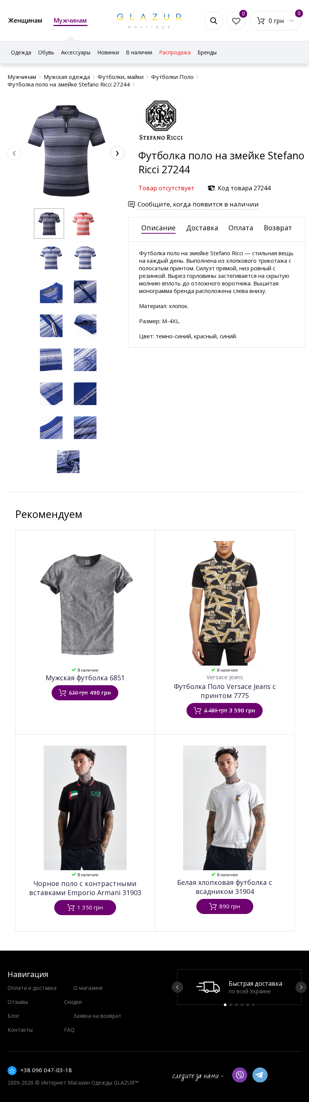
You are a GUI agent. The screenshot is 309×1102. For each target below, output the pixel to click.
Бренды (207, 52)
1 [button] (225, 1004)
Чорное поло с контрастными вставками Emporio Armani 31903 (85, 888)
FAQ (69, 1029)
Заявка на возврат (97, 1015)
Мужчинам (70, 20)
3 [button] (236, 1004)
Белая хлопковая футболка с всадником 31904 (224, 887)
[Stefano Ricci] (161, 144)
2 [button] (230, 1004)
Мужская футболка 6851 (85, 677)
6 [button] (253, 1004)
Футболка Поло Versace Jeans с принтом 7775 (225, 691)
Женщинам (25, 20)
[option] (239, 987)
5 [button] (247, 1004)
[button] (49, 223)
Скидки (73, 1001)
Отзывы (18, 1001)
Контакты (20, 1029)
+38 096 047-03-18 (46, 1070)
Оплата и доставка (32, 987)
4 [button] (242, 1004)
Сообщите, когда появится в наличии (198, 204)
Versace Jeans (225, 677)
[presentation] (14, 153)
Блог (14, 1015)
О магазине (88, 987)
